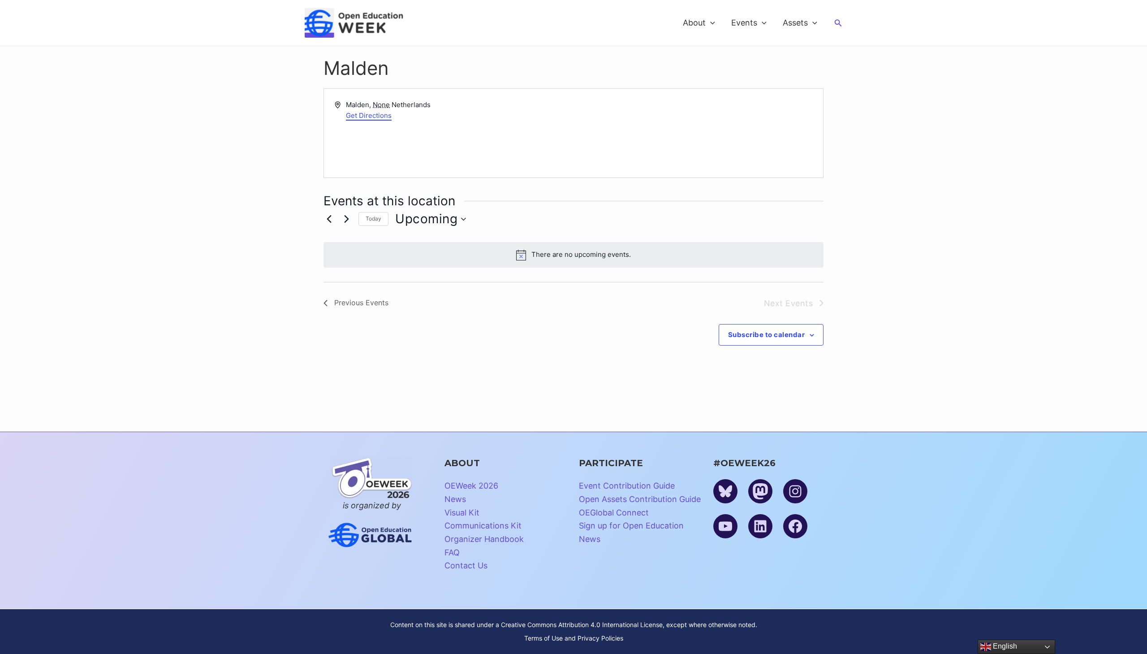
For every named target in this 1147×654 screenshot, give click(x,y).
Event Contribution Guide (627, 485)
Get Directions (369, 115)
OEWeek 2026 (471, 485)
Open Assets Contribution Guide (640, 499)
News (455, 499)
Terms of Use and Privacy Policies (573, 638)
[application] (710, 23)
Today (373, 218)
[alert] (573, 254)
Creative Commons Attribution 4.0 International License (582, 624)
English (1004, 646)
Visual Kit (461, 512)
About (694, 22)
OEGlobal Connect (614, 512)
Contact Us (465, 565)
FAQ (452, 552)
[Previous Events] (328, 219)
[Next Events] (346, 219)
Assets (795, 22)
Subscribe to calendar (766, 334)
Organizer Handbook (484, 539)
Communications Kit (483, 525)
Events (744, 22)
